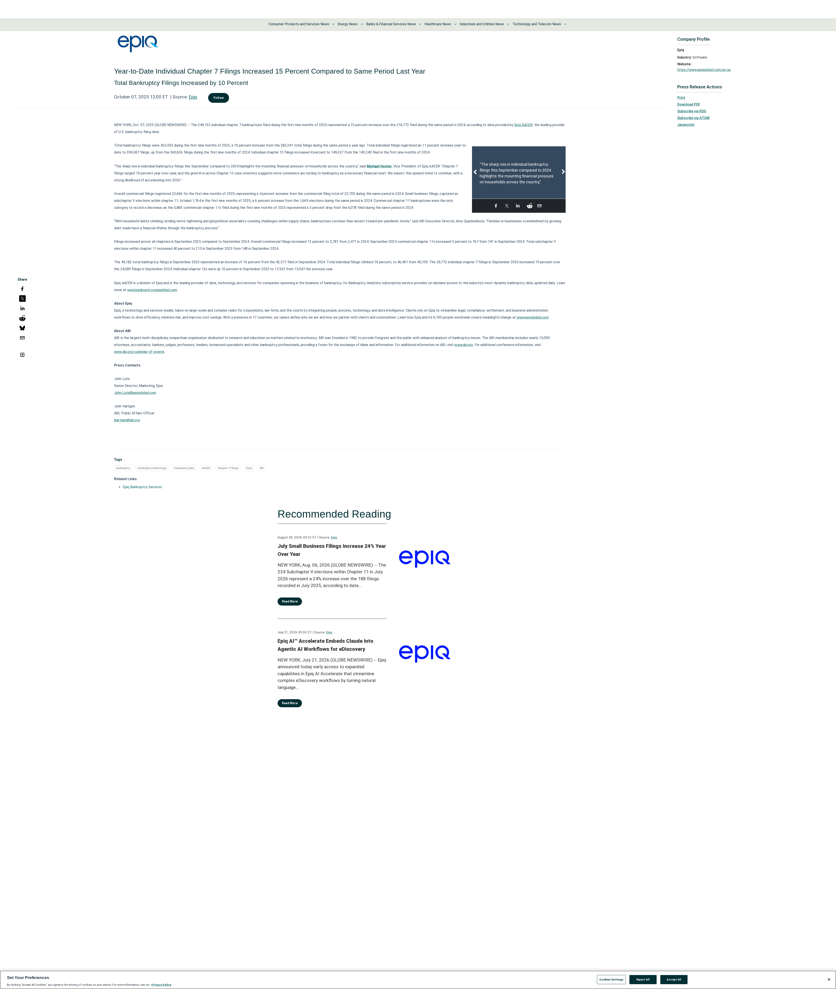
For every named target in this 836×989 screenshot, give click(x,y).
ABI (262, 468)
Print (681, 98)
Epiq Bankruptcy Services (142, 487)
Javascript (685, 125)
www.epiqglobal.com (533, 317)
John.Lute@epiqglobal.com (135, 393)
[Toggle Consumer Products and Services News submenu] (333, 24)
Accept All (674, 979)
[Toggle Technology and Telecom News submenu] (565, 24)
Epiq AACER (523, 125)
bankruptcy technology (152, 468)
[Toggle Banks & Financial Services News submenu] (420, 24)
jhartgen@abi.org (127, 420)
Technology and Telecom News (536, 24)
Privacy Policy (161, 984)
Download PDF (688, 104)
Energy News (348, 24)
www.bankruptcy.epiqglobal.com (152, 290)
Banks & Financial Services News (391, 24)
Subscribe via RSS (691, 111)
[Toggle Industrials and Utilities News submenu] (508, 24)
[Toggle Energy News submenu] (362, 24)
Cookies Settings (611, 979)
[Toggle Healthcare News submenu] (455, 24)
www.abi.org (463, 345)
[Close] (829, 979)
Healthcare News (438, 24)
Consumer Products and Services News (299, 24)
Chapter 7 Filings (228, 468)
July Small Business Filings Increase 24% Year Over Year (332, 550)
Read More (290, 601)
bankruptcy (123, 468)
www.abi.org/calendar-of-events (139, 352)
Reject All (643, 979)
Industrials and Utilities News (482, 24)
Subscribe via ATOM (693, 118)
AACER (206, 468)
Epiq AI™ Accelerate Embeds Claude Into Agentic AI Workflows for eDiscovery (325, 645)
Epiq (193, 97)
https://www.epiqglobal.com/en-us (704, 70)
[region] (418, 980)
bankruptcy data (184, 468)
